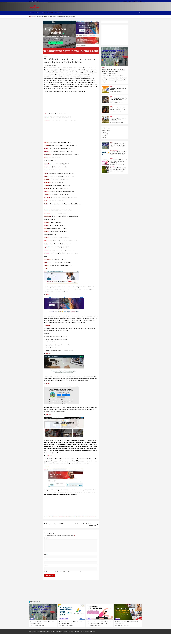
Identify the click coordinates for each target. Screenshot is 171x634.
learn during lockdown (73, 516)
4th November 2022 (114, 122)
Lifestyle (50, 13)
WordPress (92, 631)
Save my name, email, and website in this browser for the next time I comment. (63, 571)
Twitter (140, 1)
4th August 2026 (113, 171)
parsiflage (54, 65)
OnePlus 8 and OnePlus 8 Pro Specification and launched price (85, 524)
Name (46, 554)
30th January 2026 (114, 102)
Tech (37, 13)
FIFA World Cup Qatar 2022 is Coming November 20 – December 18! (117, 119)
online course (91, 516)
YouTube (130, 1)
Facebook (135, 1)
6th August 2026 (113, 164)
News (43, 13)
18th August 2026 (106, 73)
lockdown (86, 516)
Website (46, 566)
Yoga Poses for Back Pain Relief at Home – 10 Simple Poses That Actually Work (118, 161)
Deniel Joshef (113, 73)
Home (32, 13)
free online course (65, 516)
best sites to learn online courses (54, 516)
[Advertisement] (70, 103)
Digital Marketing (105, 130)
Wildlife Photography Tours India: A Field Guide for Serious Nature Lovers (118, 99)
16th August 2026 (114, 154)
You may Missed (35, 601)
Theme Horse (76, 631)
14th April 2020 (47, 65)
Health (103, 132)
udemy (95, 516)
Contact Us (125, 1)
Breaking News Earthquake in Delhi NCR (54, 523)
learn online (81, 516)
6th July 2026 (113, 91)
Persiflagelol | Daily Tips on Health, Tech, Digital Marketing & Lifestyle (52, 631)
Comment (47, 538)
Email (45, 560)
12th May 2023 (113, 111)
